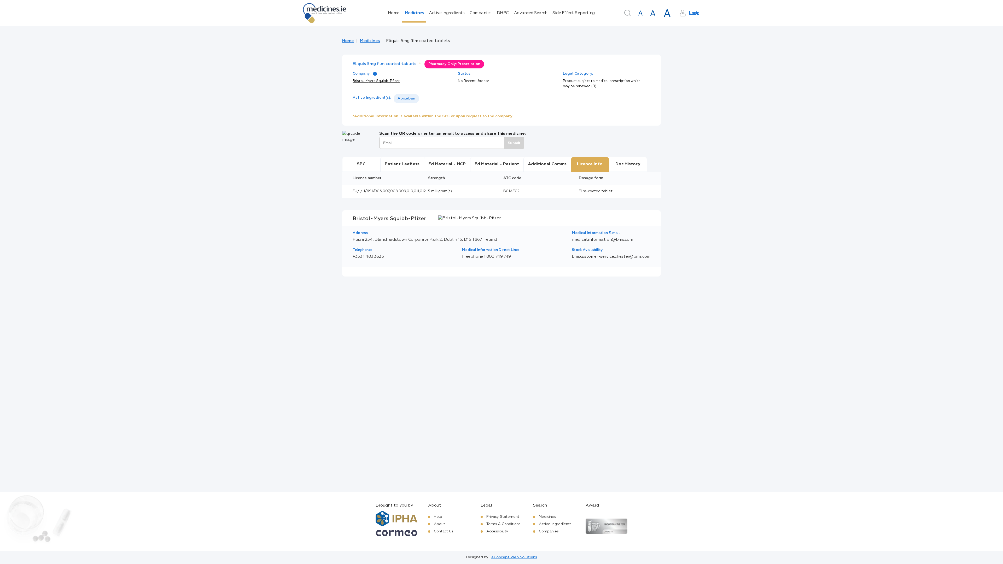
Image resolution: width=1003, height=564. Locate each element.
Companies (481, 13)
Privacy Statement (502, 517)
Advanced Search (530, 13)
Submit (514, 143)
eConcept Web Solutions (514, 557)
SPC (361, 164)
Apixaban (406, 98)
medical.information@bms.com (602, 240)
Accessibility (497, 531)
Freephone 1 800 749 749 (486, 257)
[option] (406, 98)
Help (438, 517)
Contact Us (443, 531)
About (439, 524)
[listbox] (406, 98)
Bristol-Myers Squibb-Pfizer (376, 81)
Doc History (627, 164)
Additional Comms (547, 164)
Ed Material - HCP (447, 164)
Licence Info (590, 164)
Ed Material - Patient (497, 164)
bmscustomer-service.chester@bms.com (611, 257)
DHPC (503, 13)
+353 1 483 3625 (368, 257)
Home (393, 13)
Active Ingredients (446, 13)
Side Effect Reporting (573, 13)
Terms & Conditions (503, 524)
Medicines (414, 13)
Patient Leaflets (402, 164)
